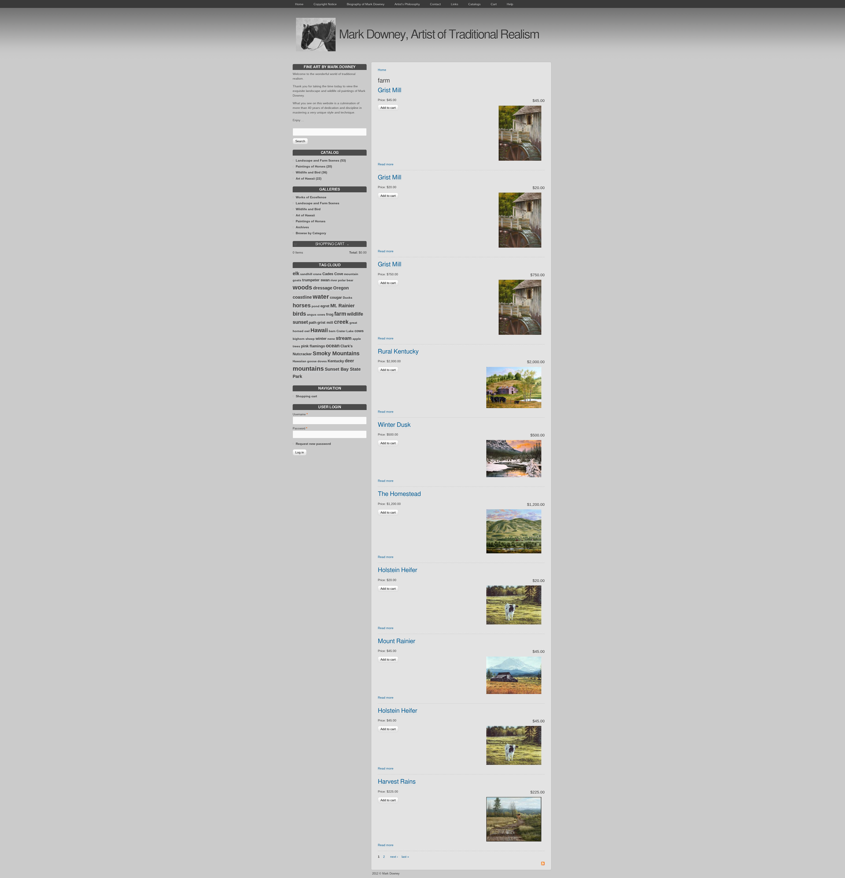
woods (302, 287)
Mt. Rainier (342, 305)
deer (349, 360)
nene (331, 339)
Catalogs (474, 4)
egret (324, 306)
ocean (333, 345)
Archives (302, 227)
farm (340, 314)
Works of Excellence (311, 197)
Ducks (347, 297)
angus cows (316, 314)
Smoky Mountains (336, 353)
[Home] (316, 34)
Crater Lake (345, 331)
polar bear (345, 280)
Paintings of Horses (310, 221)
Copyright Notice (325, 4)
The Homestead (399, 494)
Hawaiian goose (305, 361)
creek (341, 322)
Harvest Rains (397, 782)
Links (454, 4)
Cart (494, 4)
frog (329, 314)
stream (344, 338)
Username (300, 414)
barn (332, 331)
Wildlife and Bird (308, 209)
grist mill (325, 322)
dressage (322, 287)
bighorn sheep (304, 339)
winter (321, 339)
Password (300, 428)
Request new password (313, 443)
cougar (336, 297)
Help (510, 4)
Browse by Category (311, 233)
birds (299, 314)
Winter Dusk (394, 425)
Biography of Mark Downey (365, 4)
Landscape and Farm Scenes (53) (321, 160)
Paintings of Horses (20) (314, 166)
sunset (300, 322)
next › (394, 856)
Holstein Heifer (397, 570)
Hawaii (319, 330)
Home (299, 4)
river (334, 280)
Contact (435, 4)
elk (296, 273)
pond (316, 306)
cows (359, 331)
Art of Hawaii (305, 215)
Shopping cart (306, 396)
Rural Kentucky (398, 352)
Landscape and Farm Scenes (317, 203)
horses (302, 305)
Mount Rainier (396, 641)
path (312, 322)
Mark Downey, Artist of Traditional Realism (439, 35)
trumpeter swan (316, 280)
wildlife (355, 314)
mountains (308, 368)
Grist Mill (389, 90)
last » (405, 856)
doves (322, 361)
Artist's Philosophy (407, 4)
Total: (353, 252)
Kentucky (336, 361)
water (321, 296)
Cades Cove (332, 274)
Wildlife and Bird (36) (311, 172)
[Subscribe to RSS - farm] (543, 864)
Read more (385, 164)
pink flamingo (313, 346)
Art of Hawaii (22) (308, 178)
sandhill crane (310, 274)
